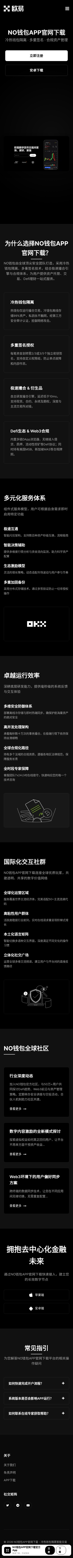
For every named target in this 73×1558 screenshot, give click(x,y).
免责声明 (10, 1472)
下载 (60, 1550)
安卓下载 (36, 70)
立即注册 (36, 56)
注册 (49, 1550)
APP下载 (10, 1480)
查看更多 (16, 1109)
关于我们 (10, 1465)
